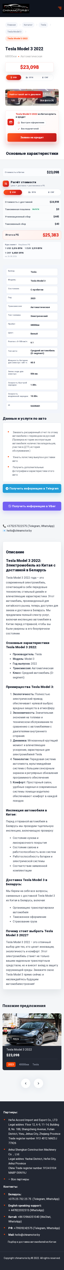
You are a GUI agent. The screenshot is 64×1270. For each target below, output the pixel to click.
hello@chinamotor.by (19, 530)
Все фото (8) (47, 100)
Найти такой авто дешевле (25, 94)
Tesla (43, 25)
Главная (11, 25)
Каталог (28, 25)
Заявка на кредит (32, 137)
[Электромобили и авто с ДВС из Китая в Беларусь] (16, 8)
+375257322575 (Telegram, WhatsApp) (30, 526)
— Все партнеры (18, 1179)
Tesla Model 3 (14, 31)
